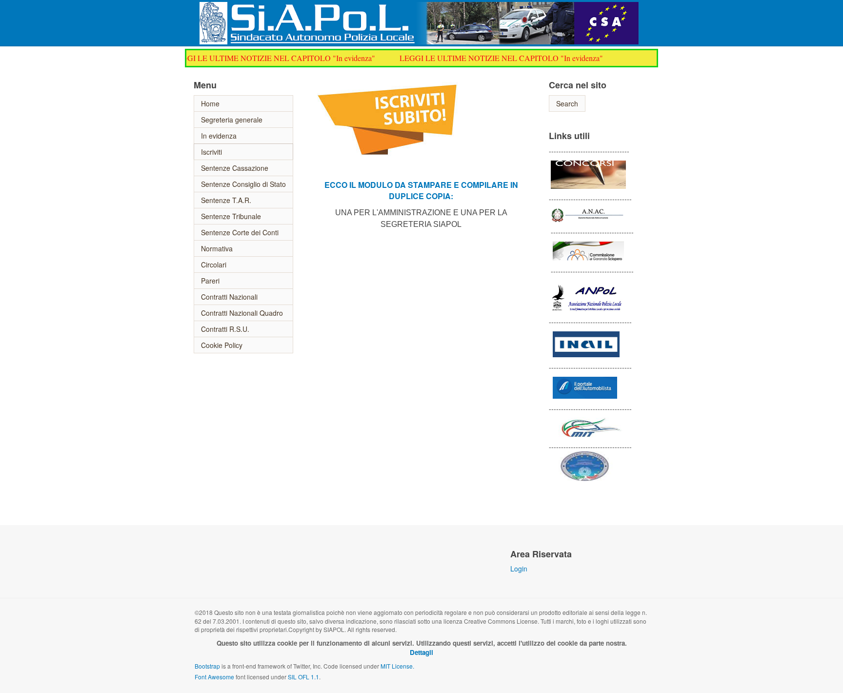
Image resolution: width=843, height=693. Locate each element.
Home (210, 103)
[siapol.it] (419, 15)
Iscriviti (211, 152)
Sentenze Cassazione (234, 168)
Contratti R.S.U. (225, 329)
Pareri (210, 280)
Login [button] (518, 568)
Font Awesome (214, 677)
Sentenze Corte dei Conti (240, 232)
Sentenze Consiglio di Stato (243, 184)
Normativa (217, 248)
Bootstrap (207, 666)
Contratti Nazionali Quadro (242, 313)
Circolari (213, 264)
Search (567, 103)
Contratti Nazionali (229, 297)
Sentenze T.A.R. (226, 200)
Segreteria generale (231, 119)
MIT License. (397, 666)
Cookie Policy (221, 345)
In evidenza (219, 136)
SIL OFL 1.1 (303, 677)
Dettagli (421, 652)
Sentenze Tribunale (231, 216)
